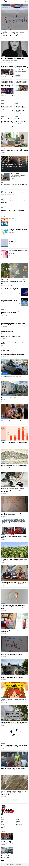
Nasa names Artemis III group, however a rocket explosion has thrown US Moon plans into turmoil (14, 185)
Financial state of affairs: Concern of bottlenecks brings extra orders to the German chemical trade (14, 330)
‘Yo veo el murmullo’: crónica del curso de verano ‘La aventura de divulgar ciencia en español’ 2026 (13, 583)
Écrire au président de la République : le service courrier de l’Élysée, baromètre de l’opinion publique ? (14, 653)
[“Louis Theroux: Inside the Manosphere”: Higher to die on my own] (22, 88)
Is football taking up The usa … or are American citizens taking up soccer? (21, 120)
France (3, 440)
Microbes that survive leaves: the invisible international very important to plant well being (13, 281)
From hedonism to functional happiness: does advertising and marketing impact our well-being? (18, 252)
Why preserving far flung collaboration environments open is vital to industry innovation (10, 290)
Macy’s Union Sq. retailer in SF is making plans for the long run (6, 858)
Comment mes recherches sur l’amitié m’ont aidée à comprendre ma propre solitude (13, 769)
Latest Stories (5, 350)
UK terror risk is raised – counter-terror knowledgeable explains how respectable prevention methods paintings (13, 166)
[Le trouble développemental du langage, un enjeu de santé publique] (14, 621)
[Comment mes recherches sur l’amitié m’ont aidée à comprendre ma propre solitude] (14, 759)
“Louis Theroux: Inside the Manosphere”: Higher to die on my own (21, 83)
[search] (23, 1)
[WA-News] (5, 1)
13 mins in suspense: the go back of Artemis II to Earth (16, 240)
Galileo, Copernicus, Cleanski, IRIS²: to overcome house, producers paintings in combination (10, 300)
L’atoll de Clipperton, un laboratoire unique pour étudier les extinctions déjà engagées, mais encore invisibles (14, 466)
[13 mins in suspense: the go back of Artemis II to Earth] (4, 243)
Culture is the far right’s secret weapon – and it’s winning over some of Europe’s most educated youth (14, 723)
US (3, 100)
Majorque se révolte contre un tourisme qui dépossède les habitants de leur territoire (14, 513)
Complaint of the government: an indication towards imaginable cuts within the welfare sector (13, 34)
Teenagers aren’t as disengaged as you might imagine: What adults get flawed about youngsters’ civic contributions (7, 121)
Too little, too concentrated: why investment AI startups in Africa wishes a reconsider (14, 443)
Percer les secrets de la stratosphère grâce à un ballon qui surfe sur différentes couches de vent (14, 746)
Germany (3, 29)
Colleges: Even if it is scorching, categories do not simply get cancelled (12, 342)
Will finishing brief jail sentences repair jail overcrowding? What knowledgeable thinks (18, 175)
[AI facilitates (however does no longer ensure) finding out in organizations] (4, 222)
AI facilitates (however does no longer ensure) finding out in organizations (17, 219)
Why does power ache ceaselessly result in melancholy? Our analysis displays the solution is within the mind (13, 209)
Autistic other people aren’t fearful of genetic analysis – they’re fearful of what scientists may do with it (14, 150)
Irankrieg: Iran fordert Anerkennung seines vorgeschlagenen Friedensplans (12, 59)
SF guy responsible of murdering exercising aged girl (13, 421)
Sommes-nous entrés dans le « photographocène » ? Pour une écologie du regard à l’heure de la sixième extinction (13, 793)
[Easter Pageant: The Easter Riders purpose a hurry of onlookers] (7, 72)
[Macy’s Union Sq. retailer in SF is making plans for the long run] (14, 388)
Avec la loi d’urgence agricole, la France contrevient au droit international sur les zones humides (14, 560)
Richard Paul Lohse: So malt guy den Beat (8, 312)
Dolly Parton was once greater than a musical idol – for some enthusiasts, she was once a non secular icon (14, 353)
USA (2, 116)
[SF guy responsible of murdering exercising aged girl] (14, 411)
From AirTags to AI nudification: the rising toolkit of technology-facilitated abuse (12, 193)
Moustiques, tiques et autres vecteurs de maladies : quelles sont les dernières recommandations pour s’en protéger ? (14, 607)
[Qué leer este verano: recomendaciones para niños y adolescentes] (14, 690)
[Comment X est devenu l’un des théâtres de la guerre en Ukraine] (14, 527)
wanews (3, 38)
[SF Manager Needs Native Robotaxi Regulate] (14, 367)
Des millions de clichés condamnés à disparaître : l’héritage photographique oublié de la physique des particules (12, 490)
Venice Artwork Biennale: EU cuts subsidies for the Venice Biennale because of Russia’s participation (22, 67)
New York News (4, 374)
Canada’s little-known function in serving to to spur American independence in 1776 (6, 107)
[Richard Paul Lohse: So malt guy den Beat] (23, 316)
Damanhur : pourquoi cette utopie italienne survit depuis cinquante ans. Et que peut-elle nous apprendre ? (14, 676)
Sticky (9, 374)
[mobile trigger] (2, 1)
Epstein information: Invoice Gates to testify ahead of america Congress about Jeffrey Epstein (13, 323)
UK (2, 199)
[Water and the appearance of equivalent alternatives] (4, 233)
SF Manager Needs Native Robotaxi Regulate (11, 376)
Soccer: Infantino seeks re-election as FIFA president (11, 336)
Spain (3, 216)
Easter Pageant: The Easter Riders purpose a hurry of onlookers (7, 66)
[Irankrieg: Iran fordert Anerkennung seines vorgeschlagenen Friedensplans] (14, 49)
